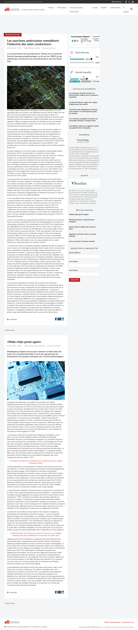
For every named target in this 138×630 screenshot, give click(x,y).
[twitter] (59, 319)
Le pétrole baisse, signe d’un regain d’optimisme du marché (83, 103)
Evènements (115, 8)
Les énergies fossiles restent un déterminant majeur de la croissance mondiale (83, 95)
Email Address (75, 253)
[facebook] (56, 319)
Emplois (104, 8)
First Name (73, 262)
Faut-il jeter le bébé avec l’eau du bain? (82, 228)
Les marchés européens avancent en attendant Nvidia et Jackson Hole (83, 120)
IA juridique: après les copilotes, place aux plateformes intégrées (84, 127)
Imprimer (13, 320)
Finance (51, 8)
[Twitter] (129, 2)
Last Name (73, 270)
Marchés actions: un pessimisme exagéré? (81, 221)
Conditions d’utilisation (111, 627)
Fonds (95, 8)
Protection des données (126, 627)
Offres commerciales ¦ (113, 622)
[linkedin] (62, 319)
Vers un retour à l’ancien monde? (82, 241)
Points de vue (12, 35)
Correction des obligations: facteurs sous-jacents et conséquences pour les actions (83, 111)
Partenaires (62, 8)
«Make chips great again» (79, 214)
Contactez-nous (128, 622)
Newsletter (118, 2)
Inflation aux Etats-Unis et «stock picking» (82, 235)
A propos (126, 8)
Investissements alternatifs (76, 8)
